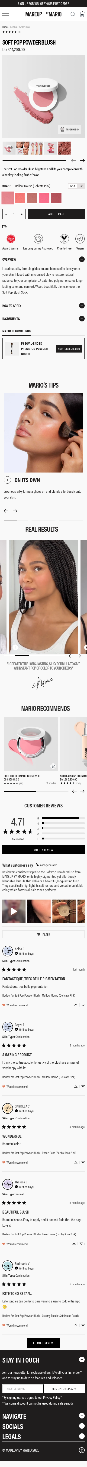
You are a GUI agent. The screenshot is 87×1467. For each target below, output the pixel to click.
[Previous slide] (71, 656)
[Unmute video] (23, 647)
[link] (11, 32)
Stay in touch (20, 1360)
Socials (12, 1426)
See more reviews (43, 1343)
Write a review (43, 849)
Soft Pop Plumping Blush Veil (22, 775)
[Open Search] (73, 14)
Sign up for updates (64, 1388)
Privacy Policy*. (52, 1397)
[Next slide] (78, 656)
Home (5, 27)
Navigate (14, 1416)
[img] (46, 865)
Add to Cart (56, 214)
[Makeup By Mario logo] (43, 14)
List (80, 186)
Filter (46, 934)
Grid (72, 186)
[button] (53, 766)
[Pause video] (15, 647)
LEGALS (11, 1436)
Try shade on (72, 129)
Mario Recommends (16, 331)
